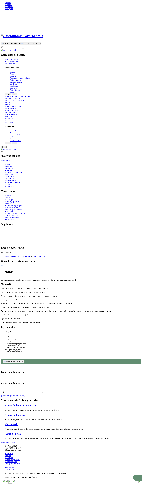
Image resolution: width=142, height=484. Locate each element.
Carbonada (11, 424)
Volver (8, 94)
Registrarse (9, 7)
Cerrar (14, 94)
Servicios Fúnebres (12, 218)
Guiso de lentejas (15, 414)
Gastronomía (9, 212)
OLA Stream (9, 220)
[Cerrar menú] (2, 151)
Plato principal (26, 256)
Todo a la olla (13, 433)
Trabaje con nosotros (12, 464)
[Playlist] (6, 160)
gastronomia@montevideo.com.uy (13, 396)
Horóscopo (9, 200)
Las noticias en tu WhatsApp (15, 214)
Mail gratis (9, 9)
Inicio (7, 256)
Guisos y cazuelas (38, 256)
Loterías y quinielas (12, 202)
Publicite (8, 456)
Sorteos (8, 204)
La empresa (9, 458)
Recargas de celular (12, 208)
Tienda (7, 198)
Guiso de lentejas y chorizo (20, 405)
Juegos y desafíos (11, 216)
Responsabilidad (11, 462)
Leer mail (8, 5)
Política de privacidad (12, 460)
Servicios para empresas (13, 210)
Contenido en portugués (13, 206)
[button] (137, 478)
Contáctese (9, 454)
